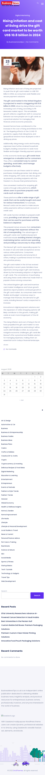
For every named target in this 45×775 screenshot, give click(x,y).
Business (4, 428)
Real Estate (5, 546)
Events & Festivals (8, 487)
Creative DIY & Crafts (9, 456)
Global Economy (7, 503)
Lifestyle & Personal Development (14, 526)
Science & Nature (8, 550)
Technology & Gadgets (10, 573)
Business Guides (7, 436)
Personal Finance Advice (10, 538)
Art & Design (6, 421)
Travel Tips (5, 577)
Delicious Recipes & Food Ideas (13, 468)
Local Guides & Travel (9, 530)
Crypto (4, 460)
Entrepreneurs (6, 483)
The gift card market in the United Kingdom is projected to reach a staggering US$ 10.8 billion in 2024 (22, 103)
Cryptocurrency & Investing (11, 464)
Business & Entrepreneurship (12, 432)
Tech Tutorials (6, 569)
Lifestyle (4, 522)
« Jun (22, 400)
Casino (4, 448)
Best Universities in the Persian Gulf (16, 621)
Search (4, 591)
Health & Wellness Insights (11, 507)
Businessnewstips (16, 42)
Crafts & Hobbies (7, 452)
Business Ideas (6, 440)
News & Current (7, 534)
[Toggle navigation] (42, 4)
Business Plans (6, 444)
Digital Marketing (22, 15)
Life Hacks (5, 518)
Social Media (6, 558)
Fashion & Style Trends (10, 491)
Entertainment (6, 479)
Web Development (8, 581)
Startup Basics (6, 565)
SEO (2, 554)
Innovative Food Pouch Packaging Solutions (20, 641)
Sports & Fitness (7, 562)
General (4, 499)
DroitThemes (18, 770)
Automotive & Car (8, 424)
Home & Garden (7, 511)
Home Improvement (9, 515)
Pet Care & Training (8, 542)
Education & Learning (9, 475)
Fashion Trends (7, 495)
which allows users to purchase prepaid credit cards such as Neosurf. (21, 190)
